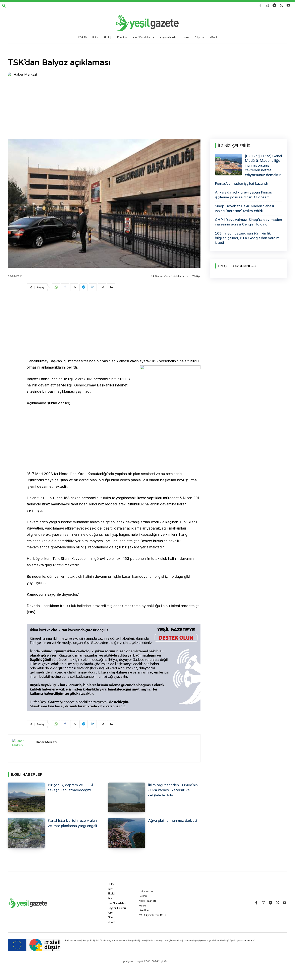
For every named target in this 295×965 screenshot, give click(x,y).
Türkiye (196, 276)
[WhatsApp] (56, 287)
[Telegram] (274, 5)
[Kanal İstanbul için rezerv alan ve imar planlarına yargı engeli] (26, 833)
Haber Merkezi (25, 75)
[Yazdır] (111, 287)
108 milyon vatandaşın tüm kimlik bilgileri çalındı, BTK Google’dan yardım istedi (247, 238)
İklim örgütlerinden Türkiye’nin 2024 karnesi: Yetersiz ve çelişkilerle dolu (173, 790)
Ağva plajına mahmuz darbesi (172, 820)
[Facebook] (260, 5)
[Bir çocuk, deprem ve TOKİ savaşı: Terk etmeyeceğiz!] (26, 797)
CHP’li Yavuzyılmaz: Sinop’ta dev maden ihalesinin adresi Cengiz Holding (248, 221)
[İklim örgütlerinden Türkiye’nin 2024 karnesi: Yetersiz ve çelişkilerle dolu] (126, 797)
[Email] (102, 287)
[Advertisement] (147, 109)
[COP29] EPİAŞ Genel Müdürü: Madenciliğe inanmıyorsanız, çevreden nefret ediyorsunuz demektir (263, 165)
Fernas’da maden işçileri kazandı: (242, 183)
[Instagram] (267, 5)
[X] (281, 5)
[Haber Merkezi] (10, 75)
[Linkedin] (93, 287)
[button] (4, 6)
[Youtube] (288, 5)
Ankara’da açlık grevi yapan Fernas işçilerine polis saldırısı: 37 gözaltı (243, 194)
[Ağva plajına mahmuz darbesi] (126, 833)
